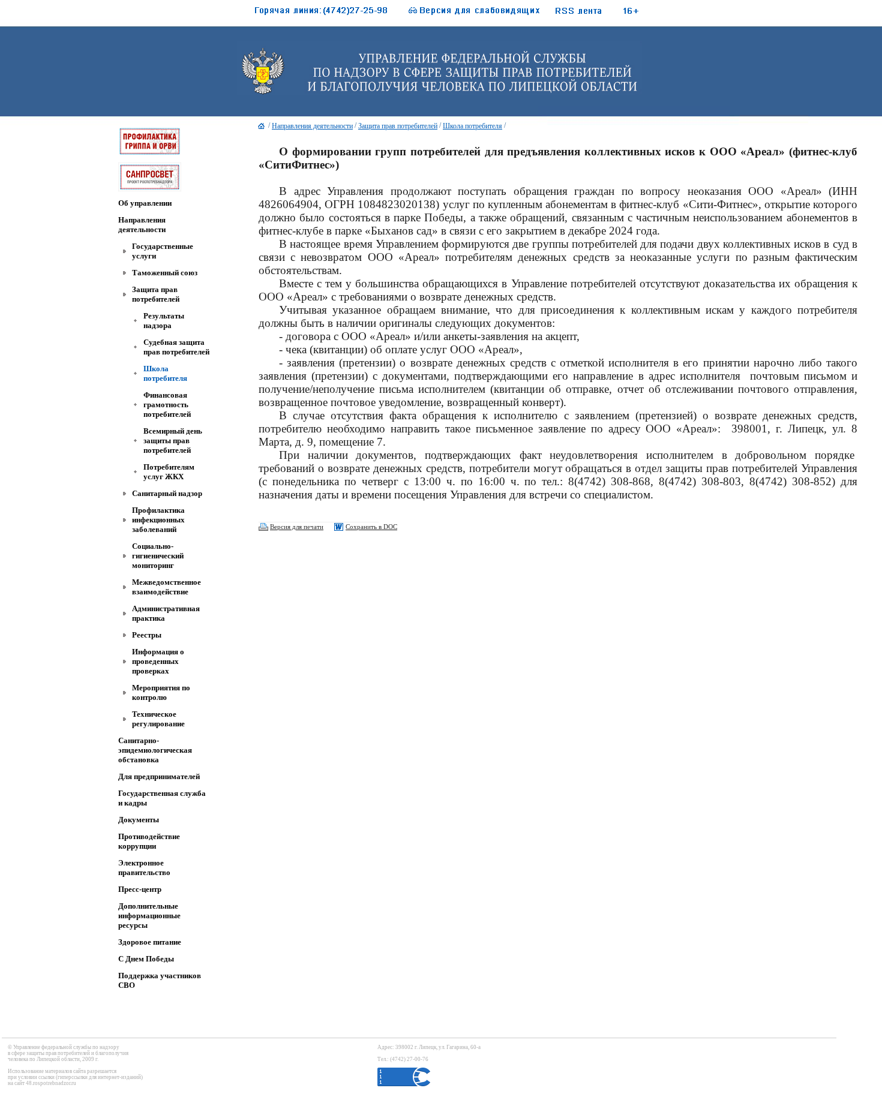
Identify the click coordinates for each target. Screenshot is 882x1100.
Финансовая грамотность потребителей (167, 404)
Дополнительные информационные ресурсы (149, 915)
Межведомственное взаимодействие (166, 587)
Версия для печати (296, 527)
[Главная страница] (261, 129)
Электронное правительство (144, 867)
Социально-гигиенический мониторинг (158, 556)
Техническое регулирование (158, 719)
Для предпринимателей (159, 776)
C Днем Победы (146, 958)
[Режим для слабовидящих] (468, 13)
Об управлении (145, 203)
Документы (138, 819)
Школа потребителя (165, 373)
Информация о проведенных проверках (158, 661)
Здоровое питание (149, 941)
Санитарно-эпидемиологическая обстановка (155, 750)
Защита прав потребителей (155, 294)
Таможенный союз (164, 272)
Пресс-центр (139, 889)
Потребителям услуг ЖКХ (168, 471)
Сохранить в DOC (371, 527)
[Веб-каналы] (592, 13)
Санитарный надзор (167, 493)
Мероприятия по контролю (161, 692)
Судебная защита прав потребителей (176, 347)
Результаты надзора (163, 320)
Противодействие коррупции (149, 841)
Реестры (146, 634)
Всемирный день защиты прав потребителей (172, 440)
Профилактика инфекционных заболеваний (158, 520)
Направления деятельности (142, 224)
